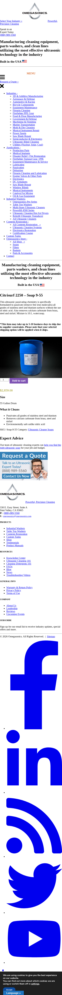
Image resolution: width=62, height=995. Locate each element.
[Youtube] (34, 962)
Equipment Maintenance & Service (30, 161)
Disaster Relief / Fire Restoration (29, 156)
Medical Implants (21, 153)
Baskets (17, 250)
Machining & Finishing (24, 121)
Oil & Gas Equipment (24, 196)
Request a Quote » (9, 81)
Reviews (10, 611)
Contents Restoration (17, 221)
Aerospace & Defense (24, 99)
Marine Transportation (24, 124)
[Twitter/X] (34, 912)
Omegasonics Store (16, 238)
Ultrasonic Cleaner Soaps (41, 429)
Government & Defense (25, 119)
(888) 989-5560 (8, 35)
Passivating (18, 167)
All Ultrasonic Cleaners (24, 219)
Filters (16, 247)
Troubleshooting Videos (18, 575)
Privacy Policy (13, 590)
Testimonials (12, 542)
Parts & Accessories (23, 253)
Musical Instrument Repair (26, 130)
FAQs (9, 566)
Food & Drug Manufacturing (27, 116)
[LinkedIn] (34, 792)
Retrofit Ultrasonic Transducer (28, 216)
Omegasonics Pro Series (25, 201)
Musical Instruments (23, 190)
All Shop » (19, 241)
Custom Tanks (13, 236)
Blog (8, 569)
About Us (11, 605)
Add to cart (18, 380)
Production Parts (21, 150)
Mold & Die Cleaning (24, 127)
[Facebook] (34, 728)
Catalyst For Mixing (23, 193)
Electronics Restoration (24, 230)
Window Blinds (20, 187)
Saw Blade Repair (22, 136)
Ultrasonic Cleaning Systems (27, 227)
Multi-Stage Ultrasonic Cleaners (29, 207)
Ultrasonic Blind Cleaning (26, 141)
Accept (9, 989)
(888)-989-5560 (12, 513)
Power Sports (19, 133)
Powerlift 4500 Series (23, 210)
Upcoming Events (15, 614)
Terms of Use (13, 593)
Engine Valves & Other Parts (27, 176)
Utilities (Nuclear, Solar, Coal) (28, 144)
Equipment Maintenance (25, 107)
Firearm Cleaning (21, 110)
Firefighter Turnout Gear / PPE (28, 159)
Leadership (11, 608)
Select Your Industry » (11, 21)
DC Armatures (20, 181)
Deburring (18, 170)
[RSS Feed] (34, 856)
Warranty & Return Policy (19, 587)
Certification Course (23, 233)
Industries (11, 93)
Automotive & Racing (24, 102)
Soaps (16, 244)
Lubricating (18, 164)
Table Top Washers (22, 204)
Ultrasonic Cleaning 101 (18, 560)
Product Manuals (14, 545)
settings (35, 983)
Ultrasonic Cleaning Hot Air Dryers (30, 213)
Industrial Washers (16, 199)
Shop (9, 539)
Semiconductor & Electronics (27, 139)
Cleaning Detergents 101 (18, 563)
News (9, 572)
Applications (13, 147)
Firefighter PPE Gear (23, 113)
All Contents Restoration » (27, 224)
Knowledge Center (15, 558)
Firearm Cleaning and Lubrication (30, 173)
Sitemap (51, 636)
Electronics (18, 179)
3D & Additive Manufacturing (28, 96)
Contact (10, 256)
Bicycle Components (23, 104)
